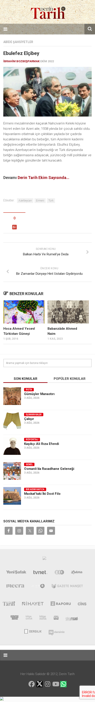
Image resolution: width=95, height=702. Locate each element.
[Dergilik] (32, 631)
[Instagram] (47, 684)
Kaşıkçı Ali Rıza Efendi (41, 444)
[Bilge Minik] (43, 618)
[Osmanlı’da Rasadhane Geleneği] (12, 471)
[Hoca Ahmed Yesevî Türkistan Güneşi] (24, 312)
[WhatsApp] (63, 684)
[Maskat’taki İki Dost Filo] (12, 496)
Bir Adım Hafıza (35, 489)
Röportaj (32, 439)
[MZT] (38, 587)
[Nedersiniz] (57, 631)
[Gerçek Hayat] (15, 618)
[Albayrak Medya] (44, 559)
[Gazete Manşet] (67, 587)
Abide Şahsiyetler (18, 42)
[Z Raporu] (61, 604)
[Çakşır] (12, 421)
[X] (39, 684)
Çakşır (29, 419)
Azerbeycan (25, 200)
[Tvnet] (40, 573)
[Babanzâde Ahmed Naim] (68, 312)
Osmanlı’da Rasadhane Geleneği (49, 469)
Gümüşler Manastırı (39, 394)
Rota (29, 389)
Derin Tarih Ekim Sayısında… (43, 177)
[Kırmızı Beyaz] (56, 618)
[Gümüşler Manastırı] (12, 396)
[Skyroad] (72, 618)
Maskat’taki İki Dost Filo (42, 494)
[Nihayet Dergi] (33, 604)
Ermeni (40, 200)
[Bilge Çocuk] (29, 618)
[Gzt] (59, 573)
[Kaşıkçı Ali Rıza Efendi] (12, 446)
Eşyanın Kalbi (34, 414)
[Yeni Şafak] (16, 573)
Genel (29, 464)
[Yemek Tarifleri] (77, 573)
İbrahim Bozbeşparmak (21, 61)
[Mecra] (15, 587)
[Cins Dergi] (82, 604)
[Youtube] (55, 684)
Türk (50, 200)
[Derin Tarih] (8, 604)
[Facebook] (31, 684)
